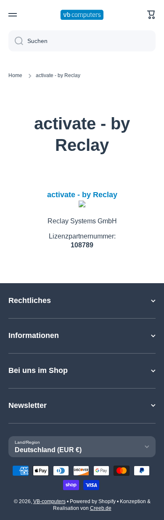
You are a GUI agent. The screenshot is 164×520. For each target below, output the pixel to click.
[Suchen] (15, 40)
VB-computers (49, 501)
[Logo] (82, 15)
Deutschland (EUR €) (48, 449)
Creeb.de (100, 508)
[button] (151, 15)
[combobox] (82, 40)
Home (15, 75)
